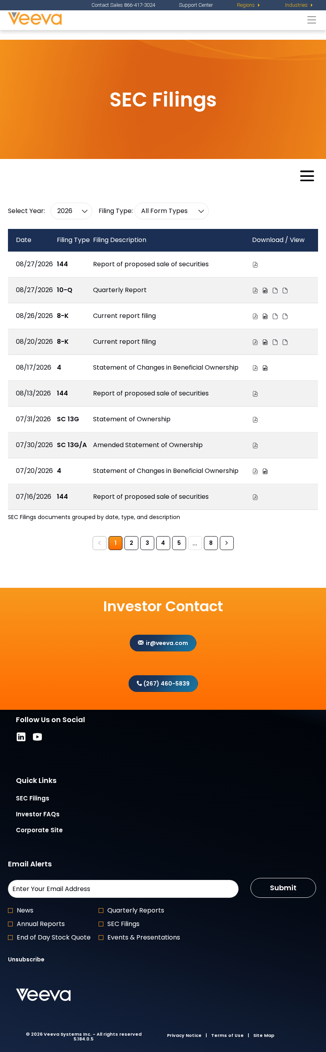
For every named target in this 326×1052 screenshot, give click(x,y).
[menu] (249, 5)
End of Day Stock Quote (54, 937)
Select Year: (26, 210)
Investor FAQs (49, 815)
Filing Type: (116, 210)
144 (62, 264)
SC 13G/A (72, 444)
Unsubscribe (26, 959)
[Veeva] (155, 19)
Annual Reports (41, 923)
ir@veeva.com (166, 643)
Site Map (263, 1035)
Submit (283, 888)
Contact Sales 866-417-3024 (123, 5)
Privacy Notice (184, 1035)
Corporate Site (51, 830)
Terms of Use (227, 1035)
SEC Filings (44, 799)
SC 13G (68, 419)
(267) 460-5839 (166, 684)
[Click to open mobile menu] (307, 176)
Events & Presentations (143, 937)
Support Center (196, 5)
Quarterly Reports (135, 910)
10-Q (64, 289)
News (25, 910)
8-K (63, 315)
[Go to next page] (227, 543)
